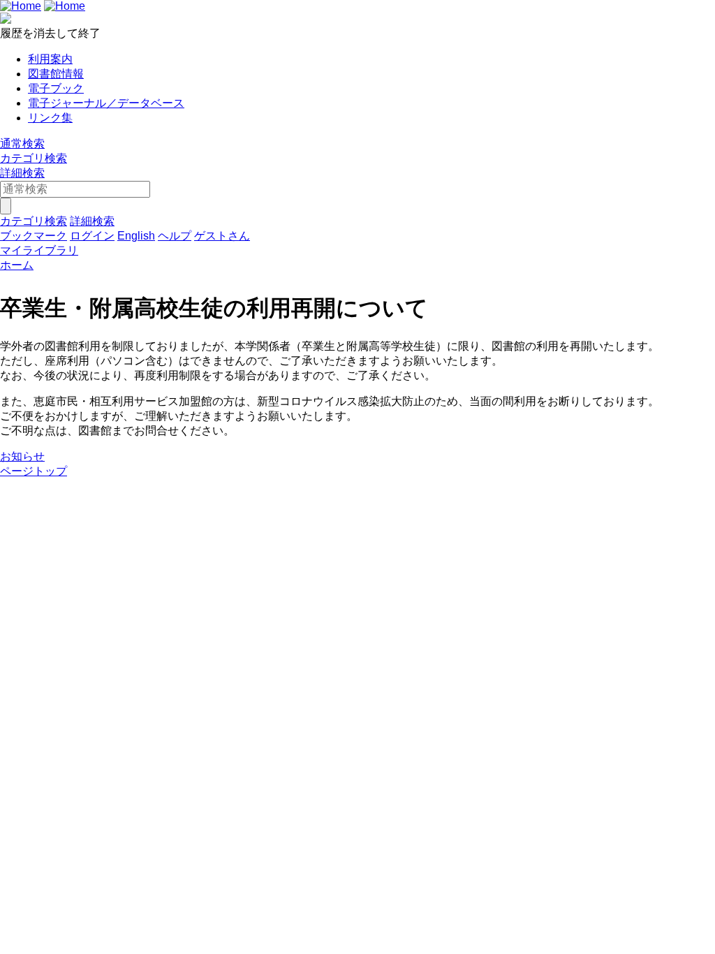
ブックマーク (33, 236)
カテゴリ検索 (33, 158)
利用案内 (50, 59)
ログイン (92, 236)
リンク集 (50, 118)
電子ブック (56, 88)
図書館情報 (56, 74)
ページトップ (33, 471)
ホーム (17, 265)
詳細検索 (22, 173)
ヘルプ (174, 236)
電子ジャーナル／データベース (106, 103)
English (136, 236)
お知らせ (22, 456)
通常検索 (22, 143)
